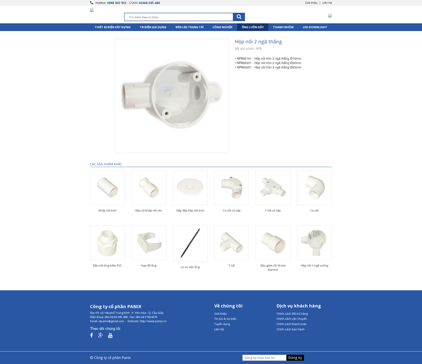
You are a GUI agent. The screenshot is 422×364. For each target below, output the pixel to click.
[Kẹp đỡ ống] (148, 242)
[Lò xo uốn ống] (190, 243)
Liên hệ (327, 3)
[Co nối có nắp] (231, 187)
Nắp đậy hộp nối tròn (190, 210)
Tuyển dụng (222, 324)
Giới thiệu (311, 3)
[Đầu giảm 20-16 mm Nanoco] (273, 242)
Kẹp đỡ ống (148, 265)
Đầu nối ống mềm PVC (107, 265)
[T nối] (231, 242)
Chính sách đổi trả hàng (292, 314)
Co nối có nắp (232, 210)
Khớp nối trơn (107, 210)
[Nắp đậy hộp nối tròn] (190, 187)
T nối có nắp (273, 210)
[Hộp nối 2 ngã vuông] (314, 242)
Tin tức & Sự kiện (225, 319)
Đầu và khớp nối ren (148, 210)
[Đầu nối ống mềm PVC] (107, 242)
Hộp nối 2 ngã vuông (314, 265)
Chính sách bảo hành (290, 329)
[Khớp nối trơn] (107, 187)
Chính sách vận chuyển (291, 319)
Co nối (314, 210)
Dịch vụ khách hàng (298, 306)
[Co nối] (314, 187)
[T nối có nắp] (273, 187)
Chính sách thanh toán (291, 324)
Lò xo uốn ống (190, 267)
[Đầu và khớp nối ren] (148, 187)
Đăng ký (295, 357)
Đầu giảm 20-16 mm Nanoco (273, 267)
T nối (232, 265)
